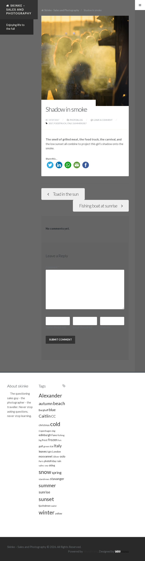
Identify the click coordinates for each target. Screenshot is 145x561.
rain (59, 461)
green (46, 446)
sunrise (44, 492)
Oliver (56, 456)
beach (59, 403)
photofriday (50, 461)
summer (47, 485)
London (56, 451)
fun (59, 440)
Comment (52, 267)
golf (41, 446)
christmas (44, 425)
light (49, 451)
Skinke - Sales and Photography (61, 10)
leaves (43, 451)
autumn (45, 403)
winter (47, 512)
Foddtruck (60, 123)
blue (52, 410)
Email (82, 327)
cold (55, 424)
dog (53, 431)
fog (40, 440)
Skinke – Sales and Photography (19, 9)
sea (46, 465)
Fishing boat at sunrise (98, 205)
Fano (54, 435)
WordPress (90, 551)
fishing (61, 435)
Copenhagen (45, 430)
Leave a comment (103, 120)
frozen (52, 440)
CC (53, 416)
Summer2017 (79, 123)
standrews (44, 479)
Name (56, 327)
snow (45, 472)
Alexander (50, 395)
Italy (69, 123)
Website (105, 327)
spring (57, 472)
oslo (62, 456)
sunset (46, 499)
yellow (58, 513)
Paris (41, 461)
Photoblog (76, 120)
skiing (52, 465)
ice (51, 446)
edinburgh (45, 435)
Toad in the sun (66, 194)
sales (41, 465)
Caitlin (45, 416)
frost (45, 440)
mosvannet (45, 456)
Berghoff (43, 410)
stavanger (57, 479)
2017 (51, 123)
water (54, 506)
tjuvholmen (45, 505)
